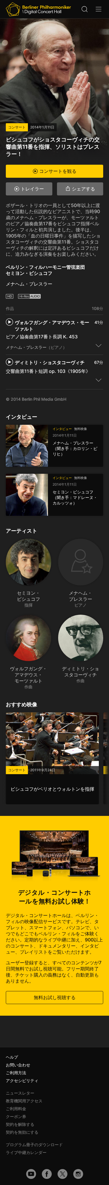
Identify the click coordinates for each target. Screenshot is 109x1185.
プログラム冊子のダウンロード (34, 1144)
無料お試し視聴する (55, 997)
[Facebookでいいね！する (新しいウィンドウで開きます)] (47, 1174)
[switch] (98, 345)
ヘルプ (12, 1057)
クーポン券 (16, 1116)
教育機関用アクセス (24, 1100)
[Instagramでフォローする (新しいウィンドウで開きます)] (78, 1174)
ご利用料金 (16, 1108)
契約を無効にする (22, 1132)
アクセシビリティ (22, 1080)
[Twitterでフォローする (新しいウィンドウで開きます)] (62, 1174)
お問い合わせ (18, 1064)
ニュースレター (20, 1092)
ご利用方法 (16, 1072)
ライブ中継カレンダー (26, 1152)
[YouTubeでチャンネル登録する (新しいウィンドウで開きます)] (31, 1174)
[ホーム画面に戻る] (38, 9)
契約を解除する (20, 1124)
